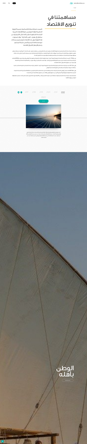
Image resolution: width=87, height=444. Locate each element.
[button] (21, 92)
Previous (84, 374)
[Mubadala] (77, 3)
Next (2, 374)
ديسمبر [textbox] (43, 101)
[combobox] (43, 101)
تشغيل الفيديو (67, 380)
